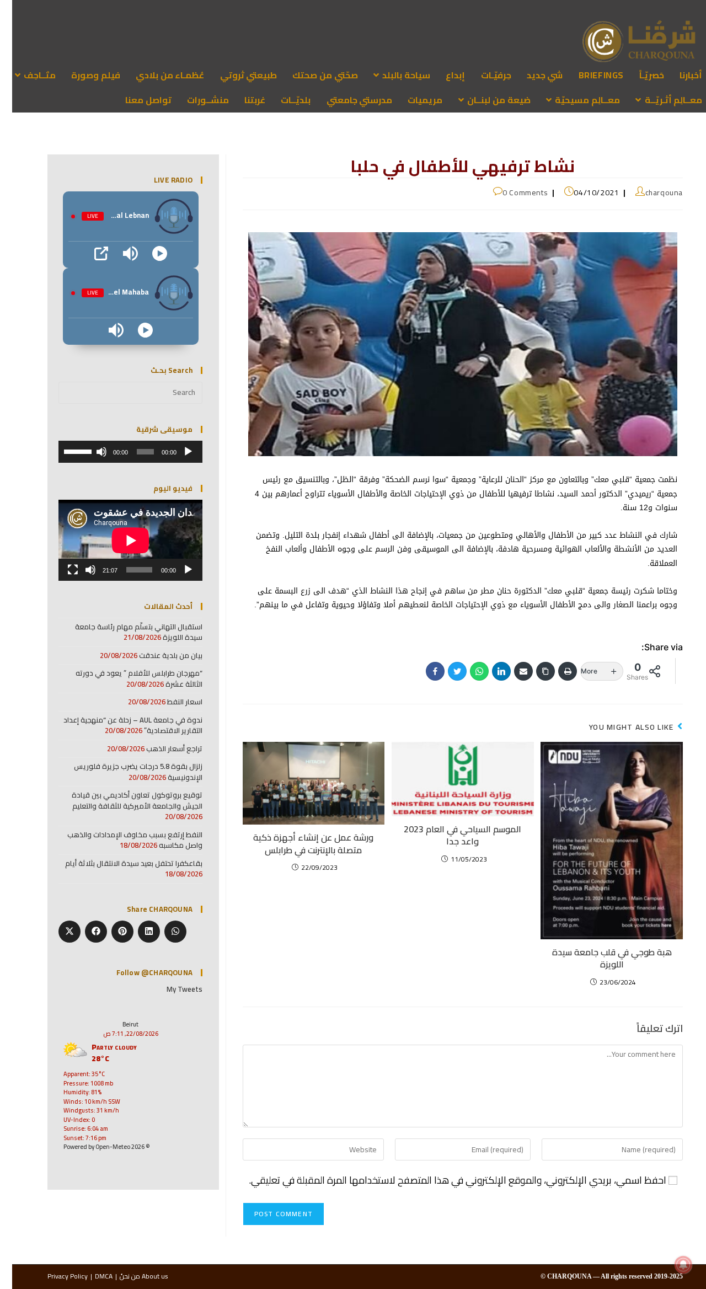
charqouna (652, 192)
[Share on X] (57, 932)
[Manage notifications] (680, 1265)
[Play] (147, 253)
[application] (118, 452)
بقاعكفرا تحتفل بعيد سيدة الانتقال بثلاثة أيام (121, 863)
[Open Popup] (89, 253)
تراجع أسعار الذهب (162, 748)
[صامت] (89, 451)
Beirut (118, 1024)
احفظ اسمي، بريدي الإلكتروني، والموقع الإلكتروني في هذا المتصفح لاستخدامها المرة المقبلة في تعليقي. (445, 1180)
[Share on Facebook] (84, 932)
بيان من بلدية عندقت (158, 655)
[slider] (67, 451)
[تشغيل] (175, 451)
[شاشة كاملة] (60, 569)
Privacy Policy (55, 1276)
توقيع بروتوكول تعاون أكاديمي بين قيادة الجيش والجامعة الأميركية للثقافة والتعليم (125, 800)
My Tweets (172, 989)
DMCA (91, 1276)
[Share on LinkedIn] (137, 932)
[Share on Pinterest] (110, 932)
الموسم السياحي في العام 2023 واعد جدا (450, 835)
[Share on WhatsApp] (163, 932)
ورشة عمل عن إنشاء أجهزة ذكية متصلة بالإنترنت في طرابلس (301, 843)
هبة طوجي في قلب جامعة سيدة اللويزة (600, 958)
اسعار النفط (172, 701)
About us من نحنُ (132, 1276)
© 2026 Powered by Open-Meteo (94, 1146)
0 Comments (513, 192)
